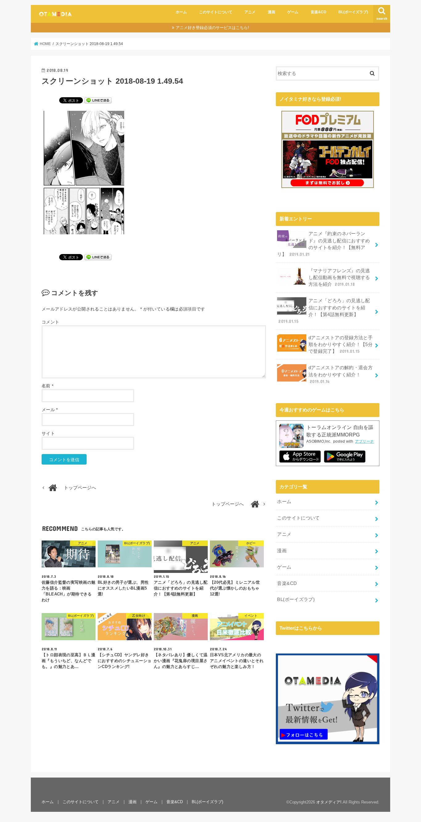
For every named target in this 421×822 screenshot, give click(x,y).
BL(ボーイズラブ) (353, 12)
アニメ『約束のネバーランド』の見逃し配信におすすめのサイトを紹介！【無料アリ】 (323, 244)
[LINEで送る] (98, 100)
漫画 (271, 12)
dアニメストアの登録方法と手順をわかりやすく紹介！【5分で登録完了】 (341, 344)
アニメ (249, 12)
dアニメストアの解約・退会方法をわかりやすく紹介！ (341, 374)
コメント (50, 321)
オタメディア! (328, 802)
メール (50, 409)
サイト (48, 433)
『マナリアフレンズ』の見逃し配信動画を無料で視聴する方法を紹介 (339, 277)
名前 (47, 385)
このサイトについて (215, 12)
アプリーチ (364, 441)
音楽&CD (318, 12)
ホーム (181, 12)
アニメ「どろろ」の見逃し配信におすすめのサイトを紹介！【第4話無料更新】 (324, 311)
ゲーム (292, 12)
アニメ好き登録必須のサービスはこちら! (212, 27)
